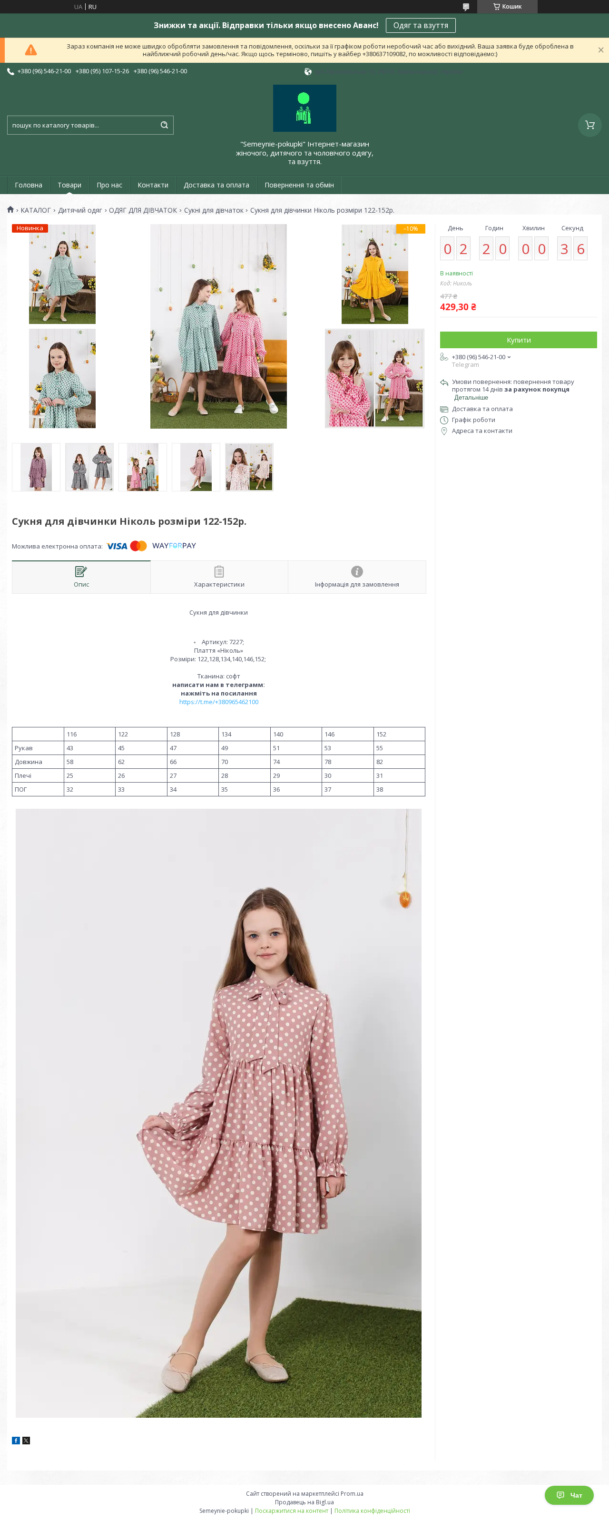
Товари (69, 184)
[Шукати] (164, 125)
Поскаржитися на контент (291, 1511)
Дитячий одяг (80, 210)
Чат (576, 1495)
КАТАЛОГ (35, 210)
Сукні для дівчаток (214, 210)
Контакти (153, 184)
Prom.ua (352, 1494)
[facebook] (16, 1442)
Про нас (109, 184)
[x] (26, 1442)
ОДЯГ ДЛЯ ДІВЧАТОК (143, 210)
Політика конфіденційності (372, 1511)
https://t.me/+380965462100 (218, 701)
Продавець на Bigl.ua (304, 1502)
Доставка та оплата (216, 184)
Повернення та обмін (299, 184)
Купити (519, 339)
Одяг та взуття (420, 25)
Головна (28, 184)
